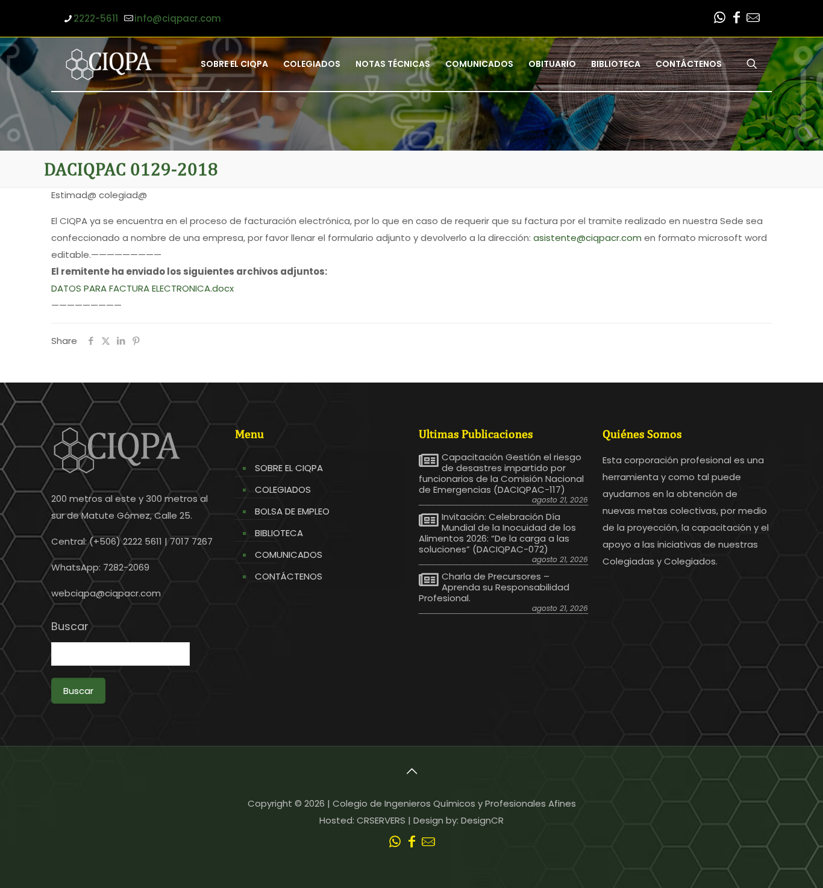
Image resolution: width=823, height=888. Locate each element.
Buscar (70, 626)
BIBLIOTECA (279, 533)
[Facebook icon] (736, 19)
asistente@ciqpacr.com (587, 237)
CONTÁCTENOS (288, 576)
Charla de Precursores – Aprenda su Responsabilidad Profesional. (494, 587)
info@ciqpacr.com (177, 18)
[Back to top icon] (411, 771)
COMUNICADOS (288, 554)
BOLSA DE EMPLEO (292, 511)
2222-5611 (96, 18)
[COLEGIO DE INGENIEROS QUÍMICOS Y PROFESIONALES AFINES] (108, 64)
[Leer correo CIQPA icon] (753, 19)
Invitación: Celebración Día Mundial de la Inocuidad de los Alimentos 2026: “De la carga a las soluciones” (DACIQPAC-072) (497, 533)
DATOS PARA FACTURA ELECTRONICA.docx (142, 288)
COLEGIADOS (283, 489)
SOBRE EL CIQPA (289, 467)
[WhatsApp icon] (719, 19)
